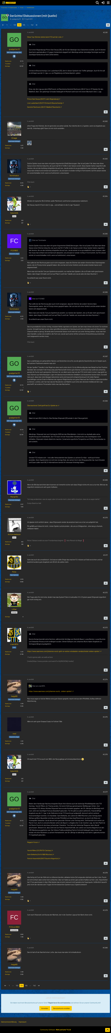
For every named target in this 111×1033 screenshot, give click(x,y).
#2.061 (105, 32)
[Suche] (97, 3)
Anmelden (44, 1008)
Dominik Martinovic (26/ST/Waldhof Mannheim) (43, 107)
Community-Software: (55, 1030)
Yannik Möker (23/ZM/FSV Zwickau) (39, 850)
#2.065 (105, 234)
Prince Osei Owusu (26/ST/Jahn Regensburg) (43, 99)
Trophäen (7, 63)
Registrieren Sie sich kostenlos (59, 1003)
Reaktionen (8, 61)
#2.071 (105, 555)
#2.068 (105, 401)
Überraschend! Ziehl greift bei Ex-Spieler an (42, 405)
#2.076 (105, 754)
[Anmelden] (103, 2)
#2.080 (105, 948)
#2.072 (105, 592)
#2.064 (105, 196)
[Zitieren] (106, 111)
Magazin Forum (32, 842)
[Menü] (108, 3)
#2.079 (105, 910)
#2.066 (105, 292)
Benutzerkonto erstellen (61, 1008)
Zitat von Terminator (39, 240)
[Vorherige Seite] (3, 25)
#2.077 (105, 792)
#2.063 (105, 159)
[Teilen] (108, 25)
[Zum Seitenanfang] (107, 1030)
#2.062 (105, 121)
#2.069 (105, 480)
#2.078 (105, 873)
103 (14, 25)
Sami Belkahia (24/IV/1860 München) (39, 854)
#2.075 (105, 717)
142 (32, 25)
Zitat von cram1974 (38, 686)
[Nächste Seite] (36, 25)
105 (24, 25)
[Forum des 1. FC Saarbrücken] (9, 3)
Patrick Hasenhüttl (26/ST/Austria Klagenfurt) (43, 858)
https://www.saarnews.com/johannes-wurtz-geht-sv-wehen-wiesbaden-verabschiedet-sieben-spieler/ (63, 651)
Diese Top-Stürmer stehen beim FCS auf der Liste (44, 37)
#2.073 (105, 627)
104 (19, 25)
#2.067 (105, 356)
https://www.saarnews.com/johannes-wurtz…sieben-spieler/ (50, 691)
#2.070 (105, 518)
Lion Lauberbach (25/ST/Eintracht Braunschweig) (44, 103)
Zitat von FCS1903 (38, 299)
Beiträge (7, 66)
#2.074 (105, 679)
